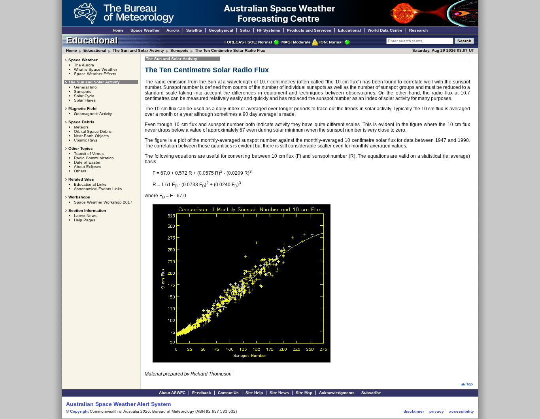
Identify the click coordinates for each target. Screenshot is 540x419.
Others (80, 171)
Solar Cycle (84, 96)
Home (118, 30)
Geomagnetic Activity (93, 113)
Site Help (254, 393)
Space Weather (145, 30)
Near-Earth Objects (91, 136)
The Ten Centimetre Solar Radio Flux (230, 50)
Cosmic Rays (85, 140)
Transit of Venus (89, 153)
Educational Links (90, 184)
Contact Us (228, 393)
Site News (279, 393)
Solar (245, 30)
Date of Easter (87, 162)
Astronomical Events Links (98, 189)
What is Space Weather (95, 69)
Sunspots (179, 50)
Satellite (194, 30)
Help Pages (84, 220)
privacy (436, 411)
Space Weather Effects (95, 74)
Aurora (172, 30)
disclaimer (414, 411)
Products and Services (309, 30)
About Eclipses (87, 166)
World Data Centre (385, 30)
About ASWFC (172, 393)
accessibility (461, 411)
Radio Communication (94, 158)
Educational (349, 30)
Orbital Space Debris (92, 131)
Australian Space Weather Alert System (118, 404)
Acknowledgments (337, 393)
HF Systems (268, 30)
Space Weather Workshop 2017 (103, 202)
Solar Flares (85, 100)
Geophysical (221, 30)
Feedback (201, 393)
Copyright (79, 411)
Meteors (81, 127)
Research (418, 30)
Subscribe (371, 393)
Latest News (85, 215)
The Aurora (84, 65)
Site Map (304, 393)
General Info (85, 87)
